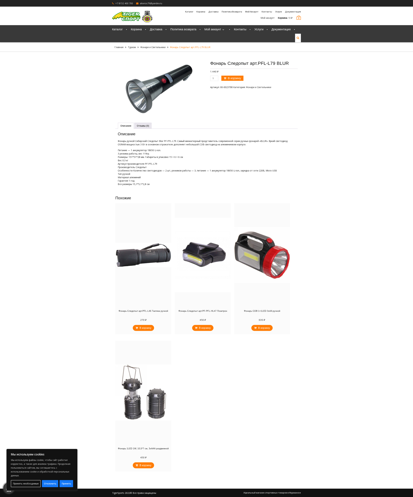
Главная (118, 47)
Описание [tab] (125, 125)
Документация (293, 11)
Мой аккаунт (268, 17)
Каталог (189, 11)
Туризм (132, 47)
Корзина (200, 11)
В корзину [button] (145, 328)
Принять (66, 483)
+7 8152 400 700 (124, 3)
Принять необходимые (26, 483)
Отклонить (50, 483)
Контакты (267, 11)
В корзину (234, 78)
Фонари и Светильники (153, 47)
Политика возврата (232, 11)
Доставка (213, 11)
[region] (41, 470)
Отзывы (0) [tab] (143, 125)
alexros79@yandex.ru (151, 3)
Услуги (278, 11)
